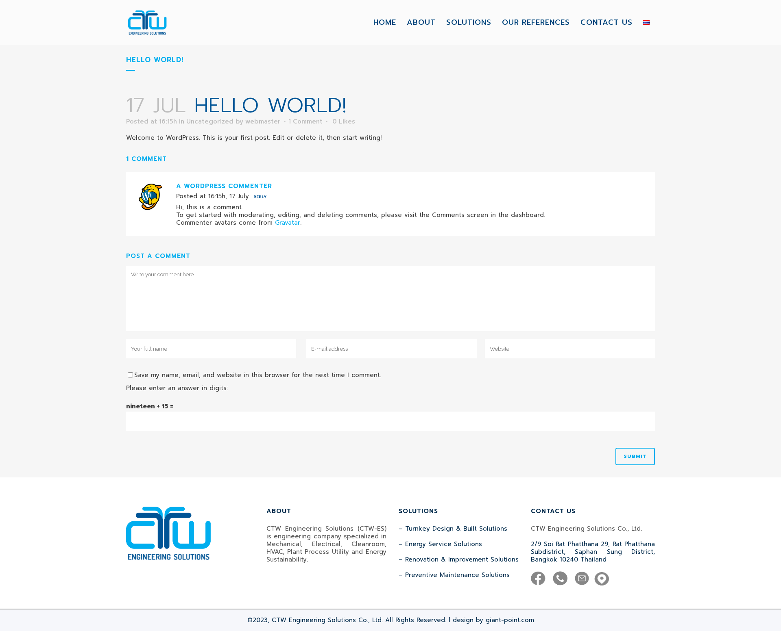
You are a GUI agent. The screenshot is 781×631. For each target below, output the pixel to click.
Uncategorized (209, 121)
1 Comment (305, 121)
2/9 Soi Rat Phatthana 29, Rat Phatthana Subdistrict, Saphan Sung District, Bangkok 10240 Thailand (593, 552)
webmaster (263, 121)
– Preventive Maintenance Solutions (454, 574)
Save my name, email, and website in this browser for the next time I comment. (257, 375)
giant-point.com (510, 620)
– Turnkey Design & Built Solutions (453, 528)
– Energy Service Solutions (440, 544)
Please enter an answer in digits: (177, 388)
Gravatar (287, 222)
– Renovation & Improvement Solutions (459, 559)
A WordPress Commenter (224, 186)
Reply (259, 197)
